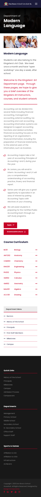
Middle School (9, 420)
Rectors (10, 316)
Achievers (8, 464)
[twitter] (12, 491)
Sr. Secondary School (12, 428)
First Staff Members (15, 333)
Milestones (11, 338)
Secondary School (11, 424)
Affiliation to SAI (10, 453)
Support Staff (9, 435)
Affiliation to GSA (10, 456)
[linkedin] (8, 491)
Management (9, 413)
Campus (10, 344)
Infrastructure (9, 460)
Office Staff (8, 431)
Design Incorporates (11, 489)
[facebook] (4, 491)
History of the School (15, 322)
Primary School (10, 417)
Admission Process (11, 392)
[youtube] (15, 491)
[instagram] (19, 491)
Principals (11, 327)
